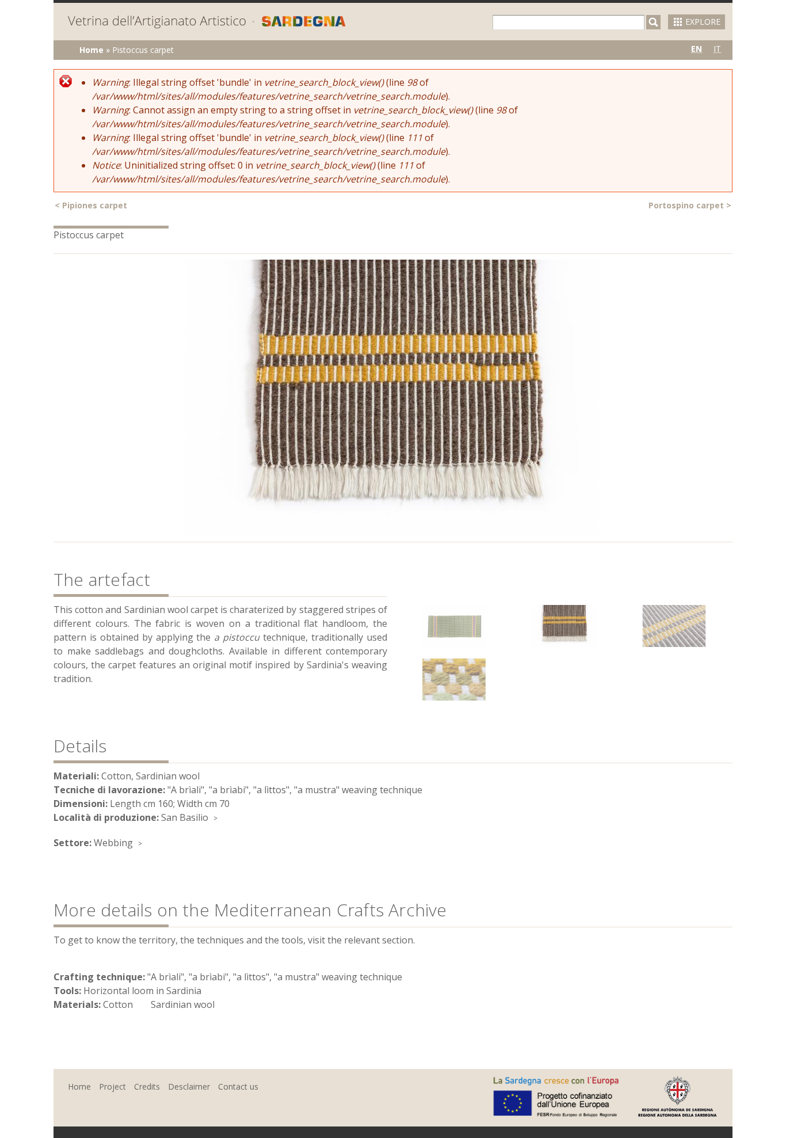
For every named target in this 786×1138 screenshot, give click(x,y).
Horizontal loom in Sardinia (142, 990)
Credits (147, 1086)
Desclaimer (189, 1086)
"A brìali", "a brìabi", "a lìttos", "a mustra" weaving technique (274, 976)
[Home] (207, 23)
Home (91, 49)
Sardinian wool (183, 1004)
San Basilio (184, 817)
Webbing (113, 842)
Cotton (118, 1004)
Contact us (238, 1086)
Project (112, 1086)
